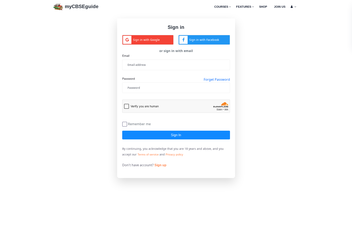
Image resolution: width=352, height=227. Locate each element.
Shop (263, 6)
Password (128, 78)
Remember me (139, 124)
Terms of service (148, 154)
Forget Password (217, 79)
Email (125, 55)
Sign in (176, 135)
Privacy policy (174, 154)
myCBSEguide (80, 6)
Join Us (279, 6)
